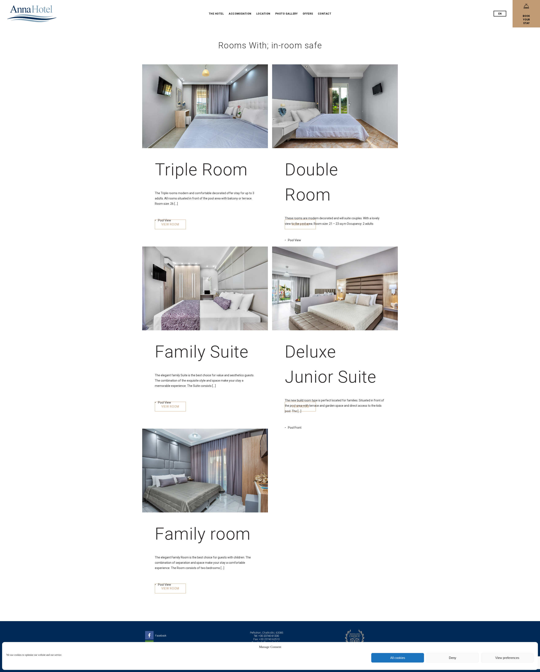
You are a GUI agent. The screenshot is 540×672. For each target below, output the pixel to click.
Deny (452, 658)
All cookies (397, 658)
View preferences (507, 658)
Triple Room (201, 169)
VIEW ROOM (170, 224)
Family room (203, 534)
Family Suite (201, 352)
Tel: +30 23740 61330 (266, 635)
